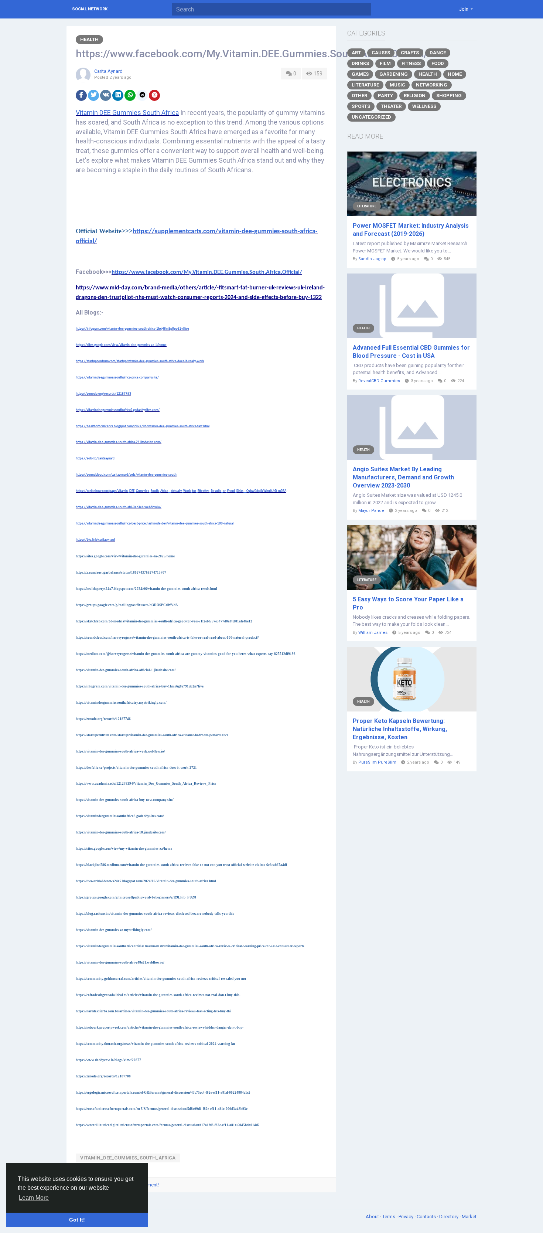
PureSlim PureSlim (377, 762)
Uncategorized (371, 117)
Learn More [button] (34, 1198)
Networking (431, 85)
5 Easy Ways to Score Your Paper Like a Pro (408, 603)
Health (89, 39)
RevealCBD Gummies (379, 380)
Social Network (89, 9)
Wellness (424, 106)
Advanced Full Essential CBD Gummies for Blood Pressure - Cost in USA (411, 351)
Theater (391, 106)
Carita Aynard (108, 71)
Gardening (393, 74)
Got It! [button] (77, 1220)
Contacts (427, 1216)
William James (372, 632)
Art (356, 52)
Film (385, 63)
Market (469, 1216)
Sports (361, 106)
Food (437, 63)
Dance (438, 52)
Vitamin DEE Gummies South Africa (127, 112)
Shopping (449, 95)
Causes (381, 52)
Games (360, 74)
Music (397, 85)
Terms (389, 1216)
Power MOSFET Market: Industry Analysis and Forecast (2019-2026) (411, 229)
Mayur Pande (371, 510)
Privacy (406, 1216)
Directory (449, 1216)
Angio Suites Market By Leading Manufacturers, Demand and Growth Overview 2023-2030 (403, 477)
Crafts (410, 52)
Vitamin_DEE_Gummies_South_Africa (127, 1158)
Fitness (411, 63)
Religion (415, 95)
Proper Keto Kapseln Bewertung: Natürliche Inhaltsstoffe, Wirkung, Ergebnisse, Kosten (400, 729)
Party (385, 95)
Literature (365, 85)
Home (455, 74)
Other (359, 95)
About (373, 1216)
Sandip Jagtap (372, 259)
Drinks (360, 63)
